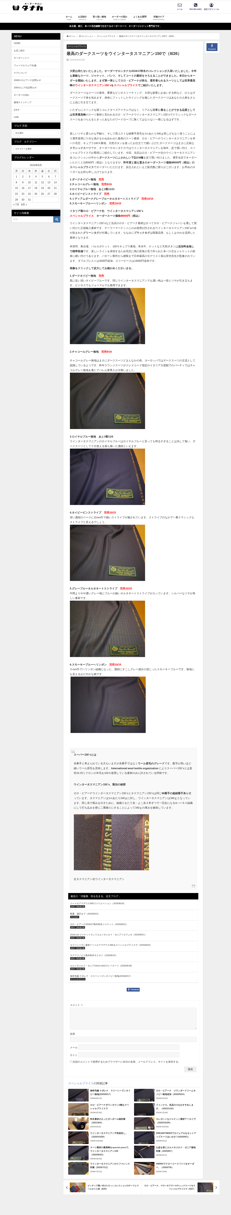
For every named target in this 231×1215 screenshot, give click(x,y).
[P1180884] (107, 630)
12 (42, 182)
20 (48, 188)
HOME (17, 43)
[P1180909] (108, 706)
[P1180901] (107, 402)
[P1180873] (107, 317)
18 (35, 188)
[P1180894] (107, 554)
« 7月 (16, 204)
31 (29, 199)
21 (55, 188)
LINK (16, 117)
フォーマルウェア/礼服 (25, 65)
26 (42, 194)
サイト (73, 1055)
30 (23, 199)
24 (29, 194)
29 (16, 199)
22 (16, 194)
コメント (76, 1005)
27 (48, 194)
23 (23, 194)
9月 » (24, 204)
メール (73, 1047)
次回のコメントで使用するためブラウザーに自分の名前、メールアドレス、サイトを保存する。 (127, 1061)
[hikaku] (111, 843)
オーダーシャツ (21, 58)
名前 (72, 1034)
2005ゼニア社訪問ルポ (25, 87)
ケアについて (20, 73)
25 (35, 194)
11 (36, 182)
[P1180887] (107, 478)
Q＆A (16, 110)
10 (29, 182)
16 (23, 188)
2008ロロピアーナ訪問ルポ (27, 80)
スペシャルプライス (77, 46)
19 (42, 188)
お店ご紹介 (19, 50)
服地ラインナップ (22, 102)
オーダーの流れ (21, 95)
